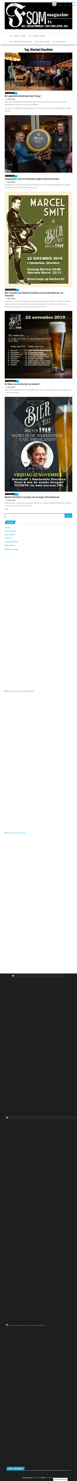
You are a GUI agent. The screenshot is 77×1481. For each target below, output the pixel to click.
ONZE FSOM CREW (10, 531)
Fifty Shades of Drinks (18, 36)
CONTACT (8, 528)
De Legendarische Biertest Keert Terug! (23, 96)
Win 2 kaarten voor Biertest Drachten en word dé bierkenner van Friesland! (34, 294)
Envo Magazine (50, 1478)
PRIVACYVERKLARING (11, 542)
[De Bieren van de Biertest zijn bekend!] (38, 345)
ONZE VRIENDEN (10, 535)
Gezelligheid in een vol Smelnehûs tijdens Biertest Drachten (32, 179)
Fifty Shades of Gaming (37, 36)
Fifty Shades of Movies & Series (21, 42)
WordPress (36, 1478)
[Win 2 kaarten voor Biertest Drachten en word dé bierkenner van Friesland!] (38, 239)
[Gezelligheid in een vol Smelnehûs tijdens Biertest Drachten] (38, 144)
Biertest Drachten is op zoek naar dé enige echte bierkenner (32, 497)
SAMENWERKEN (9, 545)
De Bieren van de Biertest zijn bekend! (22, 384)
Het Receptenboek (59, 42)
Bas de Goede (11, 99)
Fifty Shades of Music (42, 42)
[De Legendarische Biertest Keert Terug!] (38, 71)
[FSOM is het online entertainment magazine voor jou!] (5, 36)
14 (15, 494)
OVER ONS (8, 538)
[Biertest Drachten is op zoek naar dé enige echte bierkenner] (38, 444)
